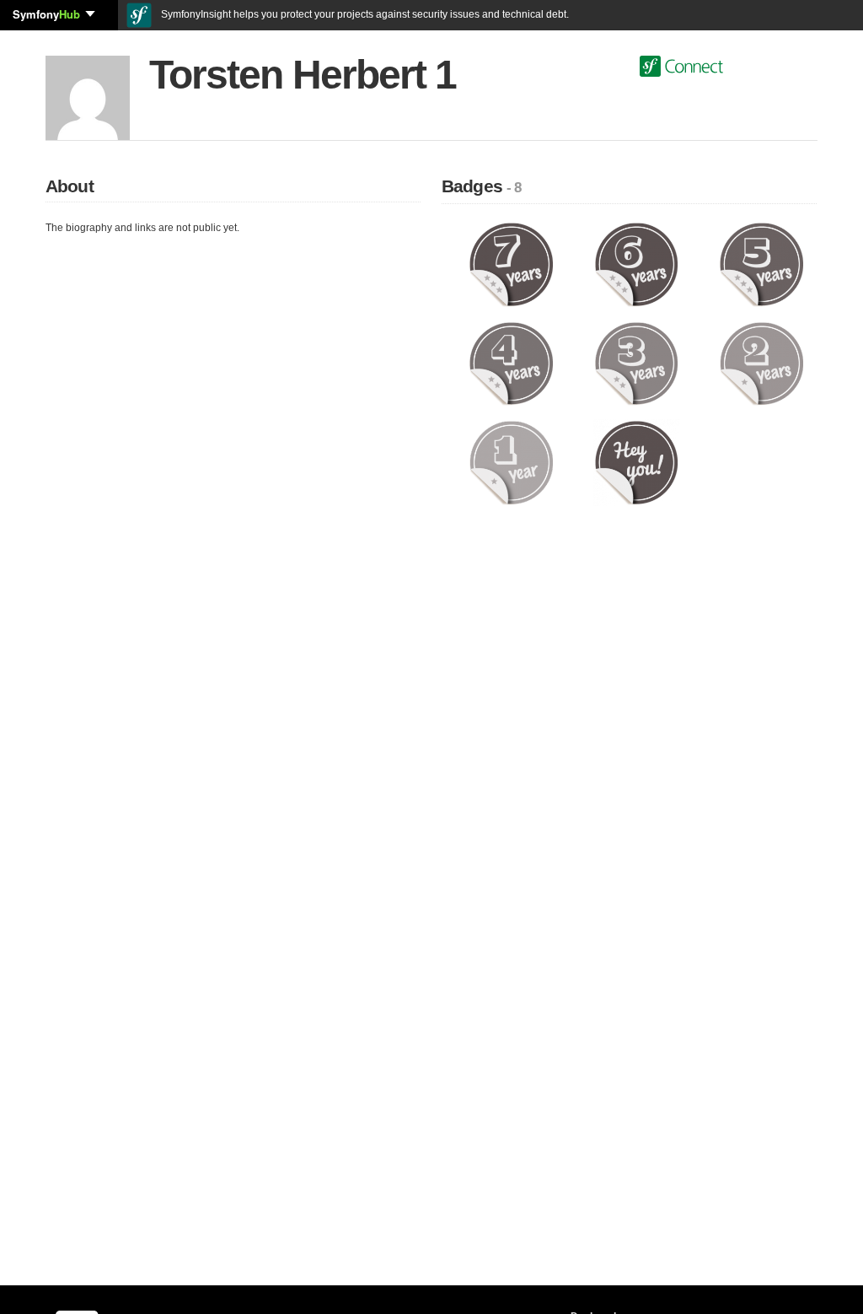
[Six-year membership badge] (636, 264)
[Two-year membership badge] (761, 363)
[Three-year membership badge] (636, 363)
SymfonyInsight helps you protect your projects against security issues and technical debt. (363, 14)
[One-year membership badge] (511, 462)
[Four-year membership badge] (511, 363)
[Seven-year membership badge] (511, 264)
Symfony (46, 14)
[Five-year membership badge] (761, 264)
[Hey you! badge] (636, 462)
